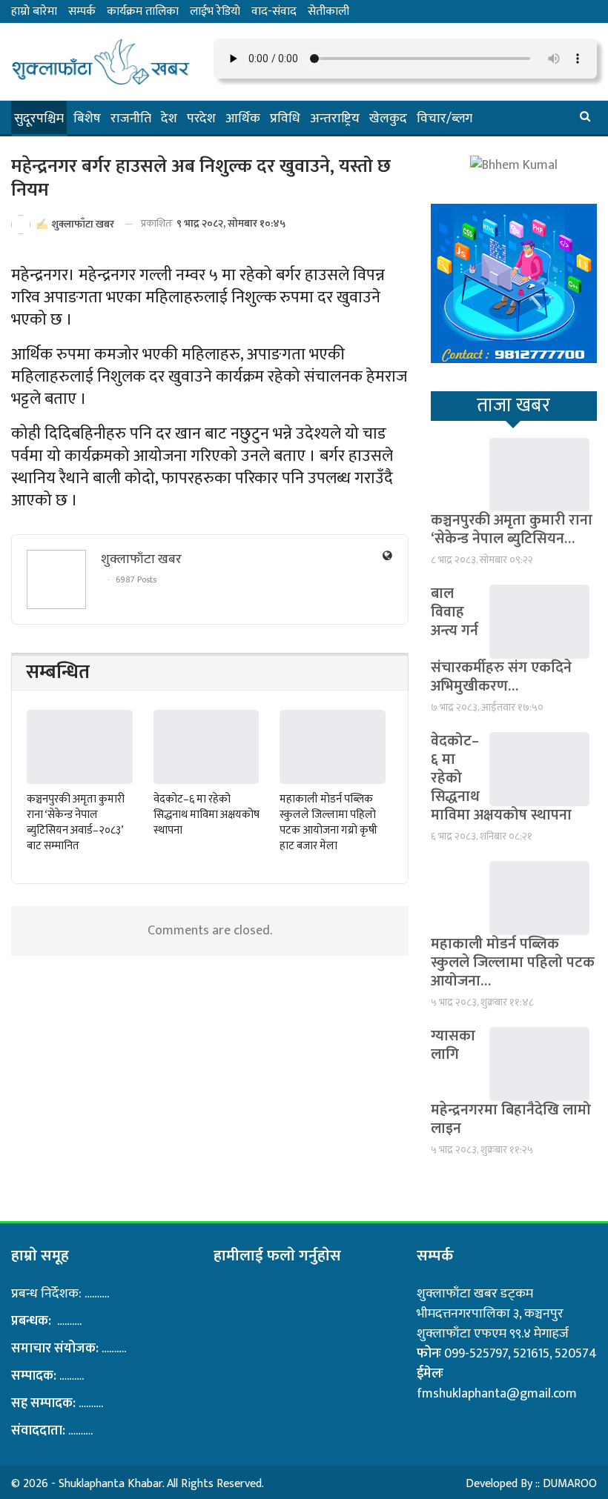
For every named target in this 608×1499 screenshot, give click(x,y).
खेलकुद (388, 118)
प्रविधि (285, 118)
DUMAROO (570, 1484)
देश (169, 118)
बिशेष (87, 118)
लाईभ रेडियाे (215, 11)
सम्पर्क (82, 11)
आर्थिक (242, 118)
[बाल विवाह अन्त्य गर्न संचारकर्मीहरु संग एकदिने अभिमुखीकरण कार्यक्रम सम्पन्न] (539, 622)
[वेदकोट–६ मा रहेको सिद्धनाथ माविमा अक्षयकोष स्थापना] (206, 747)
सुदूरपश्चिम (39, 118)
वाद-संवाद (274, 11)
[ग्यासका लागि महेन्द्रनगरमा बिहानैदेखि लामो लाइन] (539, 1064)
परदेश (201, 118)
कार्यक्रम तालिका (143, 11)
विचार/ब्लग (444, 118)
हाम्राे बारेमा (34, 11)
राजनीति (130, 118)
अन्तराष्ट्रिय (335, 118)
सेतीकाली (328, 11)
